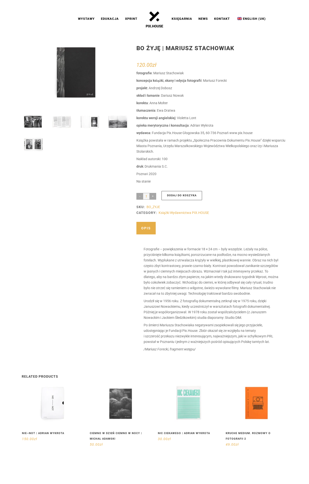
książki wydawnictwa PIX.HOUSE (184, 213)
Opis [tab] (146, 228)
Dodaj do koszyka (182, 195)
